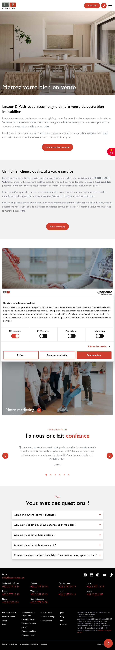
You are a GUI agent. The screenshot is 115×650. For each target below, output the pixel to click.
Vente (4, 620)
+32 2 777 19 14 (10, 586)
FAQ (62, 620)
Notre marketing (57, 226)
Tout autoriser (94, 355)
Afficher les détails (97, 346)
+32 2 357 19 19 (39, 594)
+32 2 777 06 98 (39, 602)
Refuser (21, 355)
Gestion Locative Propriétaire (28, 613)
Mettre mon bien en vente (57, 147)
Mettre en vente (28, 619)
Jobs (62, 612)
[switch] (43, 336)
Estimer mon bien (29, 631)
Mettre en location (29, 623)
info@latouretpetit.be (13, 577)
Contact (63, 624)
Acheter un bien (28, 635)
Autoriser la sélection (57, 355)
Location (5, 624)
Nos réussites (46, 612)
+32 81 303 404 (10, 602)
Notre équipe (46, 620)
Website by (105, 644)
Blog (62, 616)
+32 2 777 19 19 (39, 586)
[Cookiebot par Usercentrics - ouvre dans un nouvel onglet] (99, 293)
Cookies (44, 644)
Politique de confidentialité (29, 644)
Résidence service (9, 612)
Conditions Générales (9, 644)
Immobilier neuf (8, 616)
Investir (24, 627)
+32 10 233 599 (95, 594)
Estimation (92, 5)
